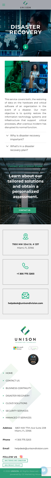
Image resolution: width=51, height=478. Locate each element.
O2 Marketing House (31, 474)
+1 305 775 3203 (25, 273)
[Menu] (3, 4)
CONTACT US (24, 210)
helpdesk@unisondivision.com (25, 303)
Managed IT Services (18, 417)
